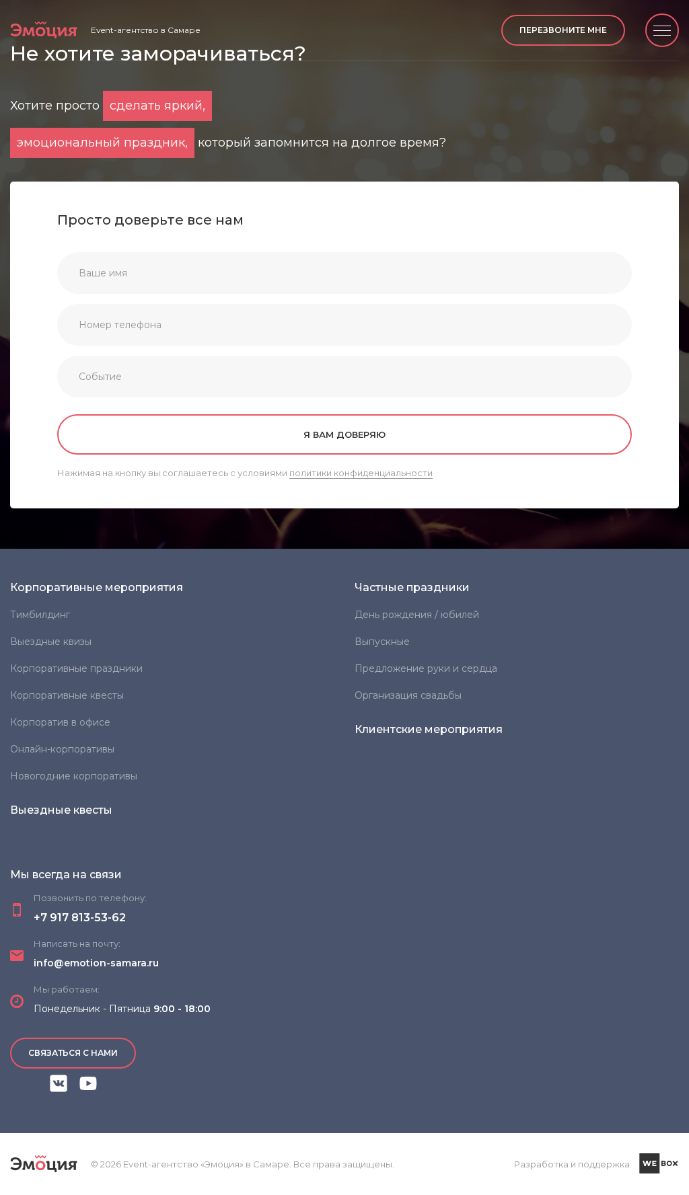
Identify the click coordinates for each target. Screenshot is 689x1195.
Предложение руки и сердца (426, 668)
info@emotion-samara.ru (96, 963)
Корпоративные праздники (76, 668)
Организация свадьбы (408, 695)
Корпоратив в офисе (60, 722)
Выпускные (382, 641)
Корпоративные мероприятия (96, 587)
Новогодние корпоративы (73, 776)
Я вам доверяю (344, 434)
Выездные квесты (61, 810)
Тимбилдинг (40, 615)
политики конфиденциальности (361, 472)
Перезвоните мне (563, 30)
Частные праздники (412, 587)
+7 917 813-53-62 (80, 917)
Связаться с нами (73, 1053)
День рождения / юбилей (417, 615)
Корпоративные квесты (67, 695)
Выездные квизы (51, 641)
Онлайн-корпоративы (62, 749)
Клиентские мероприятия (429, 729)
